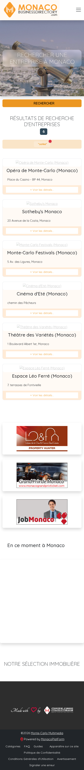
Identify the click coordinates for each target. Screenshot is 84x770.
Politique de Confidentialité (42, 752)
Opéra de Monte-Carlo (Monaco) (42, 170)
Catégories (13, 746)
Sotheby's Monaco (42, 211)
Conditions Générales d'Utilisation (30, 759)
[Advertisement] (42, 601)
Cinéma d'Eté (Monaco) (42, 294)
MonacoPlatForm (52, 739)
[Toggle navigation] (78, 10)
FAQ (27, 746)
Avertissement (66, 759)
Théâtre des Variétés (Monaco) (42, 335)
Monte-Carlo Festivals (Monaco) (42, 253)
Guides (38, 746)
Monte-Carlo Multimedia (47, 733)
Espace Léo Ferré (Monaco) (42, 376)
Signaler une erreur (42, 765)
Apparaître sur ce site (63, 746)
